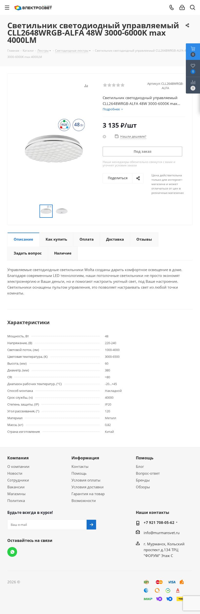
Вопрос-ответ (148, 473)
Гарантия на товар (88, 493)
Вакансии (16, 486)
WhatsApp (12, 552)
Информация (85, 458)
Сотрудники (18, 480)
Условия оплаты (85, 480)
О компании (18, 466)
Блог (140, 466)
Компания (18, 458)
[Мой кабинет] (182, 7)
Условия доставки (87, 486)
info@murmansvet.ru (162, 532)
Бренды (143, 480)
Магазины (16, 493)
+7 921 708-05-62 (159, 522)
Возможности (83, 500)
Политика (16, 500)
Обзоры (143, 486)
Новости (14, 473)
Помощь (79, 473)
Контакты (80, 466)
